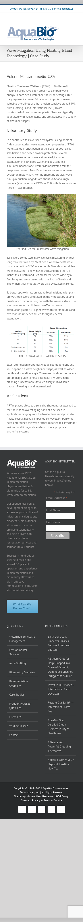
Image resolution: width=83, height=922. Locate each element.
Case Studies (16, 694)
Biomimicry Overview (22, 672)
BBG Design (62, 796)
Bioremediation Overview (18, 683)
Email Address (57, 497)
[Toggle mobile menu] (74, 28)
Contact (13, 735)
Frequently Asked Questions (20, 706)
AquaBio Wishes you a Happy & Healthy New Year (61, 764)
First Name (53, 510)
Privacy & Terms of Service (47, 800)
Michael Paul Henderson (40, 796)
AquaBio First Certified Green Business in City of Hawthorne (58, 726)
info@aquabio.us (63, 8)
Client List (15, 717)
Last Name (53, 522)
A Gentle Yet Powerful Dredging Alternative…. (59, 746)
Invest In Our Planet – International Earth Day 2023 (61, 689)
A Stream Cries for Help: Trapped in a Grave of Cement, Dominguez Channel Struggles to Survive (60, 667)
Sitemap (26, 800)
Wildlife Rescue (18, 726)
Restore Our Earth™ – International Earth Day (61, 707)
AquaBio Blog (17, 663)
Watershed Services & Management (22, 639)
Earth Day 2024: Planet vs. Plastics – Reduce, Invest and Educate (59, 643)
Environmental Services (18, 652)
